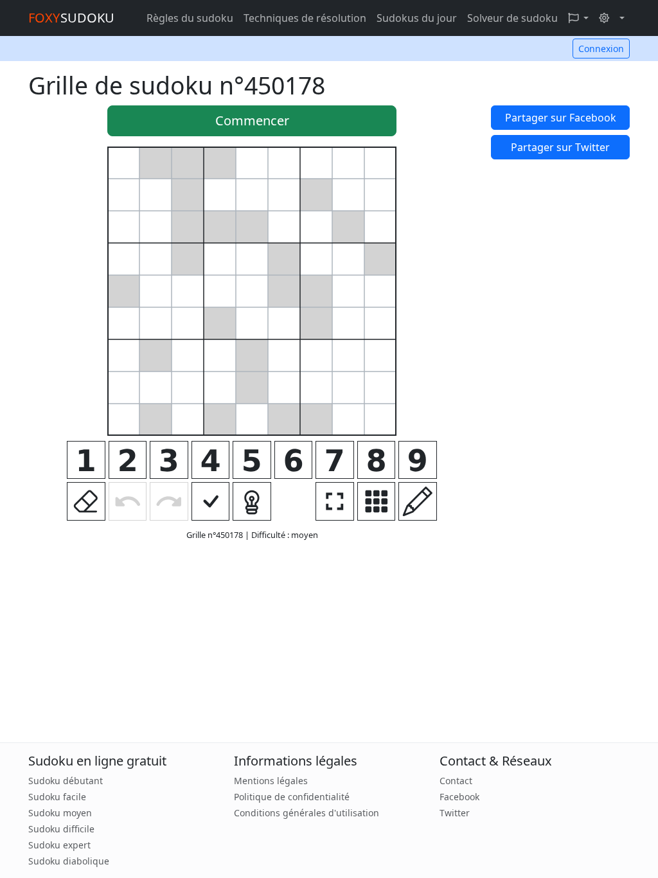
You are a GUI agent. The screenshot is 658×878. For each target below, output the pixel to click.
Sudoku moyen (60, 813)
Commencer (252, 120)
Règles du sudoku (190, 18)
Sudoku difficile (61, 829)
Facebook (459, 797)
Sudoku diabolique (68, 861)
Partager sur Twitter (560, 147)
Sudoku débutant (65, 781)
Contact (456, 781)
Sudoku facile (57, 797)
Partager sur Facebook (560, 118)
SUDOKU (71, 17)
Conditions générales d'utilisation (306, 813)
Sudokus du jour (417, 18)
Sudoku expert (59, 845)
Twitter (455, 813)
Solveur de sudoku (512, 18)
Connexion (601, 48)
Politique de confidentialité (292, 797)
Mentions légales (271, 781)
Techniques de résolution (305, 18)
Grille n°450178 (215, 535)
